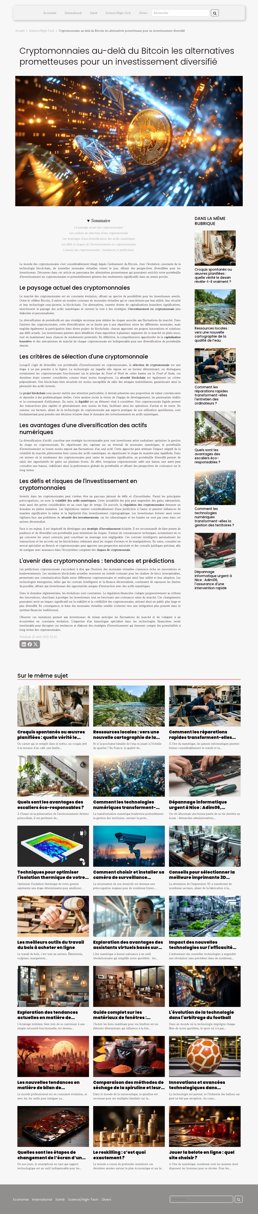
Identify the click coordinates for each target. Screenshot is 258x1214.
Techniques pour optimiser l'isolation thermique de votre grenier (51, 877)
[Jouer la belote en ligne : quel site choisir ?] (205, 1126)
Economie (50, 13)
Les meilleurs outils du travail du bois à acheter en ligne (50, 944)
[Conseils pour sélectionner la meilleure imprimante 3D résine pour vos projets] (205, 846)
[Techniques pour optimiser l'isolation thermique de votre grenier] (53, 846)
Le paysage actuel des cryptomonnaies (98, 227)
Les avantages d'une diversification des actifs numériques (98, 238)
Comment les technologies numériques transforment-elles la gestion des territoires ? (214, 516)
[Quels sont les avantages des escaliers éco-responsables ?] (215, 428)
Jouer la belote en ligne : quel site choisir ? (201, 1154)
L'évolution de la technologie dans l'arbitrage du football (201, 1014)
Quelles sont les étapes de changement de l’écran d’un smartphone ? (49, 1157)
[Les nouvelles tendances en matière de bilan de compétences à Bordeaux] (53, 1056)
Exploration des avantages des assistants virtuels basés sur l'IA (128, 947)
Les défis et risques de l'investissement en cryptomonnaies (98, 244)
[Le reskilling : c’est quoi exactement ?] (129, 1126)
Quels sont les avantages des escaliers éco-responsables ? (207, 456)
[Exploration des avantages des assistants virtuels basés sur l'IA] (129, 916)
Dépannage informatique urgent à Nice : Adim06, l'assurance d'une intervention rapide (213, 579)
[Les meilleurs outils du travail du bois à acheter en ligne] (53, 916)
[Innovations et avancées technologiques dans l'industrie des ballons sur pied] (205, 1056)
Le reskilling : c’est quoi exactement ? (119, 1154)
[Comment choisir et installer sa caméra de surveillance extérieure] (129, 846)
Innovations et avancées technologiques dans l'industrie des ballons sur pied (203, 1087)
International (73, 13)
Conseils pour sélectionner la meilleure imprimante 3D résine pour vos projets (202, 877)
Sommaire (100, 220)
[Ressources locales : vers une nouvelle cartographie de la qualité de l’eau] (215, 306)
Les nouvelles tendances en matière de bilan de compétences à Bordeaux (48, 1087)
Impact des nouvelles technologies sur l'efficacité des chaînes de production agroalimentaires (201, 950)
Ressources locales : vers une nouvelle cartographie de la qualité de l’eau (212, 334)
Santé (93, 13)
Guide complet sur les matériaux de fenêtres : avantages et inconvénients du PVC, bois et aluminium (128, 1020)
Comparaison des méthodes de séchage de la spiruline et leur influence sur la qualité (128, 1087)
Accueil (20, 31)
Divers (143, 13)
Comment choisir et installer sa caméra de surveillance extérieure (128, 877)
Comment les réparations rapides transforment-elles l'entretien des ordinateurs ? (211, 395)
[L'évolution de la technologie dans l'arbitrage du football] (205, 986)
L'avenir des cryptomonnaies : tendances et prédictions (98, 250)
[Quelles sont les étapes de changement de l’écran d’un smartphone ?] (53, 1126)
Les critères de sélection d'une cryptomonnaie (98, 233)
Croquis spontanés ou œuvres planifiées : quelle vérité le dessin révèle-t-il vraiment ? (213, 275)
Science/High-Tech (118, 13)
